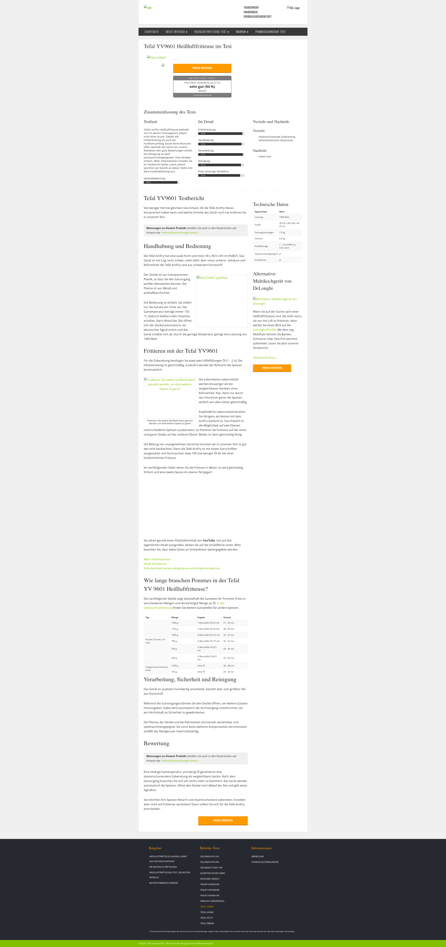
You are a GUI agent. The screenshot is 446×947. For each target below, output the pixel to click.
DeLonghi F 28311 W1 (211, 867)
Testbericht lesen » (265, 358)
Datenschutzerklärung (265, 862)
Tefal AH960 (206, 912)
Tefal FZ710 (206, 917)
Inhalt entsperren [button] (155, 564)
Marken (241, 32)
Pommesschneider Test (270, 32)
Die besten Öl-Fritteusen (163, 866)
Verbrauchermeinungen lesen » (180, 232)
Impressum (258, 856)
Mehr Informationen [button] (157, 559)
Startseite (152, 32)
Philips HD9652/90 (209, 884)
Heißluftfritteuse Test (210, 32)
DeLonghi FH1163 (209, 856)
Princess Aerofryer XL (212, 901)
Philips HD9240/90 (209, 889)
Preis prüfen (202, 68)
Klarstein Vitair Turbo (212, 873)
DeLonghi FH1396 (264, 330)
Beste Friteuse (175, 32)
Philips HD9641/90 (209, 895)
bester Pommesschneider (163, 882)
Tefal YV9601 (207, 906)
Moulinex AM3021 (210, 878)
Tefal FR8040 (207, 923)
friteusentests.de (202, 95)
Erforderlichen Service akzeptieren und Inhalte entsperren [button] (182, 568)
